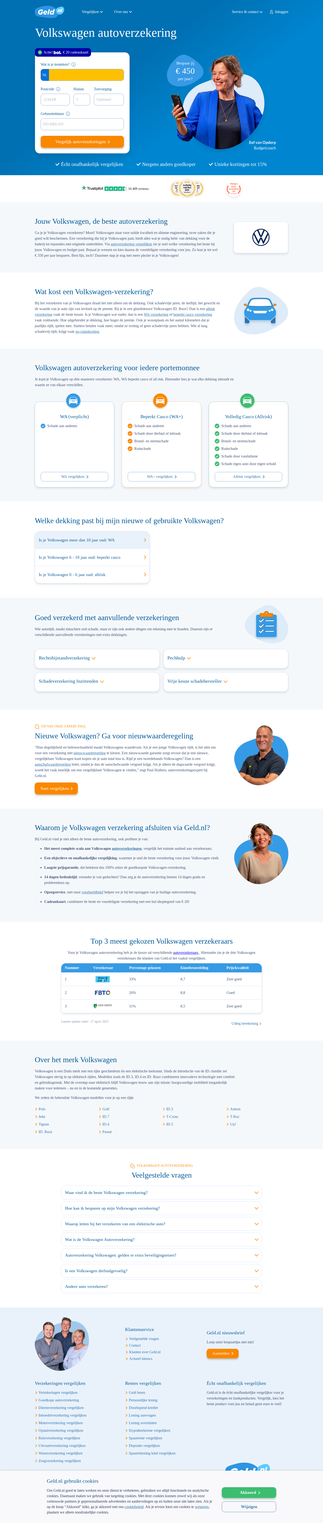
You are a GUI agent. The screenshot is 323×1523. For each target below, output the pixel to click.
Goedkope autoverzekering (59, 1400)
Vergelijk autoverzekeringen (81, 141)
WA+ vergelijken (160, 477)
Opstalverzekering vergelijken (61, 1430)
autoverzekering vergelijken (131, 244)
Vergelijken (90, 12)
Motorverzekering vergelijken (61, 1423)
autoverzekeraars (186, 953)
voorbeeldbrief (92, 892)
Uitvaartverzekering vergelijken (62, 1446)
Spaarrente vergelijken (145, 1438)
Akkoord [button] (248, 1492)
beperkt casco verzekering (192, 314)
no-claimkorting (87, 331)
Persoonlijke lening (143, 1400)
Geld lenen (137, 1392)
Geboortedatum (52, 114)
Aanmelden (221, 1353)
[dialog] (161, 1497)
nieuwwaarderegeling (90, 753)
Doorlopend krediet (143, 1408)
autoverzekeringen (127, 848)
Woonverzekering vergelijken (61, 1453)
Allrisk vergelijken (247, 477)
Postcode (47, 89)
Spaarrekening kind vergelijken (152, 1453)
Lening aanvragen (142, 1415)
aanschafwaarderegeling (53, 764)
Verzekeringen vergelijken (58, 1392)
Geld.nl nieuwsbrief (226, 1332)
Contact (135, 1345)
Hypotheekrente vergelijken (149, 1430)
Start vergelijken (54, 788)
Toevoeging (103, 89)
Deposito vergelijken (144, 1446)
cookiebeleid (134, 1507)
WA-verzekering (156, 314)
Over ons (121, 12)
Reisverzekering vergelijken (59, 1438)
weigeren (202, 1507)
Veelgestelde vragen (144, 1339)
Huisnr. (79, 89)
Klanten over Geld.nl (145, 1352)
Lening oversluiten (143, 1423)
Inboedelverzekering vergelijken (63, 1415)
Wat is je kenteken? (55, 64)
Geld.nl (49, 12)
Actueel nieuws (140, 1359)
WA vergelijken (72, 477)
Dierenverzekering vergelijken (61, 1408)
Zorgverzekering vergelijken (60, 1461)
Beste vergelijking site (234, 189)
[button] (129, 1515)
